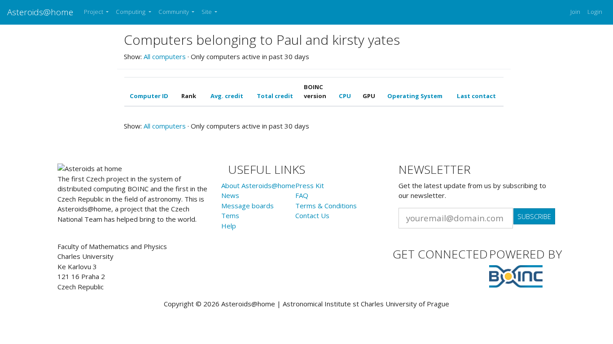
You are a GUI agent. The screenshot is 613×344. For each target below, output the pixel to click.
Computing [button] (131, 12)
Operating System (414, 96)
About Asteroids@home (258, 185)
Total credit (275, 96)
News (230, 195)
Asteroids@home (40, 11)
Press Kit (309, 185)
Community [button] (174, 12)
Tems (230, 215)
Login (594, 12)
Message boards (247, 205)
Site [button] (207, 12)
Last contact (476, 96)
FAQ (301, 195)
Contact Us (312, 215)
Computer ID (149, 96)
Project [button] (94, 12)
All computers (165, 56)
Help (228, 225)
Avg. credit (226, 96)
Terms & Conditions (326, 205)
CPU (345, 96)
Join (575, 12)
